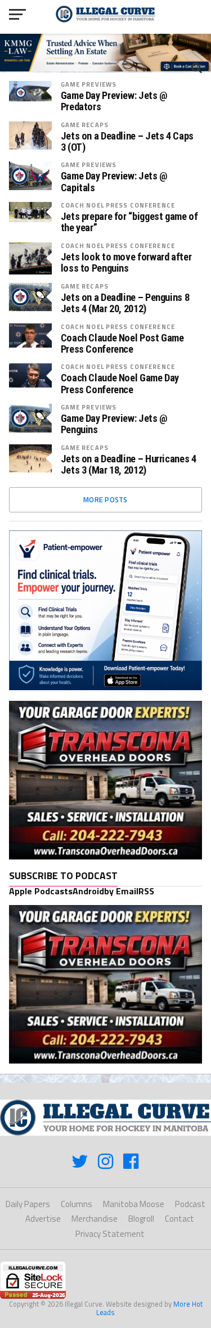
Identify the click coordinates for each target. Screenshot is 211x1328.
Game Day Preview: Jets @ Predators (114, 101)
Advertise (43, 1218)
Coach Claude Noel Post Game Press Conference (122, 343)
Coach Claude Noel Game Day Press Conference (120, 383)
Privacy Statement (110, 1233)
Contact (179, 1218)
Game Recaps (85, 124)
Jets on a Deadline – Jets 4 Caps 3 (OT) (127, 141)
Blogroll (141, 1218)
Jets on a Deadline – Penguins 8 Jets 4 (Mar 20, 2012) (125, 303)
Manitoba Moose (133, 1204)
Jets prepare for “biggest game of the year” (129, 222)
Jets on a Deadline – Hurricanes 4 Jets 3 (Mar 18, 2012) (128, 464)
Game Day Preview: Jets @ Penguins (114, 424)
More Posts (105, 499)
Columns (76, 1204)
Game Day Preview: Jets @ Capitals (114, 181)
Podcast (190, 1204)
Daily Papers (28, 1204)
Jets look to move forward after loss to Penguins (126, 262)
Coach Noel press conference (118, 205)
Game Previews (89, 84)
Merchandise (94, 1218)
